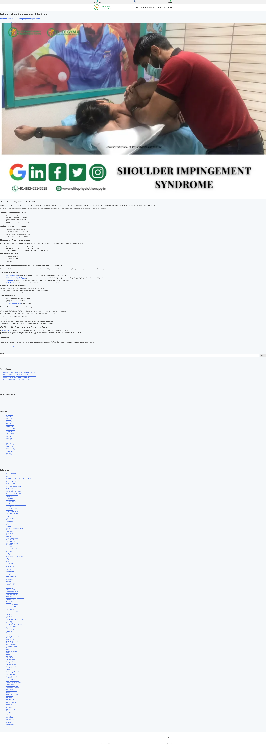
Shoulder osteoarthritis (12, 666)
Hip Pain (8, 561)
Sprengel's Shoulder (11, 679)
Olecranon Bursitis (11, 606)
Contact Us (169, 7)
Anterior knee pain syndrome (13, 493)
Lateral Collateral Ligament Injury (14, 583)
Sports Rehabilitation (11, 677)
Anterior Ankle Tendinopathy (13, 491)
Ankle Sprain (9, 488)
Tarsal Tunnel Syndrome (12, 694)
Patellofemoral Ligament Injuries (14, 619)
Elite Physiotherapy (6, 330)
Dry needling (9, 280)
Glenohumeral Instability (12, 543)
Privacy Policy (107, 743)
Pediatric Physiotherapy (12, 623)
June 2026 (9, 418)
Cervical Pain (9, 510)
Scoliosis (8, 654)
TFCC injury (9, 697)
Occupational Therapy (12, 604)
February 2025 (10, 445)
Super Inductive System (12, 686)
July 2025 (8, 436)
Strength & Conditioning (12, 681)
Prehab (8, 634)
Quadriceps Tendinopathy (13, 643)
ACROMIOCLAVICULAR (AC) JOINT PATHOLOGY (19, 478)
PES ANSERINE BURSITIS (12, 626)
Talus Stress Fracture (11, 691)
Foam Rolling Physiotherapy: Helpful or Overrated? (16, 374)
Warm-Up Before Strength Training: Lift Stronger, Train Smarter (19, 376)
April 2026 (9, 421)
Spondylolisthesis (10, 674)
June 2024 (9, 455)
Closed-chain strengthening (13, 303)
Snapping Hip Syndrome (12, 671)
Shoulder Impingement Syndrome (14, 346)
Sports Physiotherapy (11, 676)
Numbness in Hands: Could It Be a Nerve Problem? (16, 379)
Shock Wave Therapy (12, 275)
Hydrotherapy (9, 563)
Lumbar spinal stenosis (12, 593)
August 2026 (9, 415)
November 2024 (10, 450)
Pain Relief (9, 614)
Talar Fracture (9, 689)
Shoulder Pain (27, 346)
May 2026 (8, 420)
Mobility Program (10, 601)
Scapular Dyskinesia (11, 651)
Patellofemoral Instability (12, 618)
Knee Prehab (9, 579)
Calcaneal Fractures (11, 501)
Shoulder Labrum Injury (12, 664)
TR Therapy (9, 707)
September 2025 (10, 433)
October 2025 (10, 431)
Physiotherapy (10, 628)
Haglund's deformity (11, 548)
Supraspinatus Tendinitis (12, 687)
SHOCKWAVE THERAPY (12, 657)
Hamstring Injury (10, 549)
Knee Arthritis (9, 573)
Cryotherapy (9, 521)
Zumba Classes (10, 724)
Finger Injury (9, 536)
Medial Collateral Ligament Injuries (15, 598)
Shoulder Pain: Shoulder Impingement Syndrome (20, 19)
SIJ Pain (8, 669)
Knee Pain (8, 578)
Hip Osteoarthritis (10, 559)
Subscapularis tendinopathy (13, 682)
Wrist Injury (9, 721)
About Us (141, 7)
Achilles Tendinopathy (12, 475)
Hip (7, 558)
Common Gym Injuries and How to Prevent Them (16, 377)
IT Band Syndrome (11, 569)
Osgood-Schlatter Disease (13, 608)
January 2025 (9, 446)
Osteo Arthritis (10, 609)
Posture (8, 633)
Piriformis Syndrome (11, 629)
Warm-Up (8, 716)
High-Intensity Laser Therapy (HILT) (16, 278)
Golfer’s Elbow (10, 545)
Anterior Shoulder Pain (12, 495)
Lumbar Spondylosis (11, 594)
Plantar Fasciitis (10, 631)
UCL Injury (9, 712)
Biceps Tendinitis (10, 500)
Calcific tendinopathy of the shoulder (16, 505)
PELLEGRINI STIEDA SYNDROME (14, 624)
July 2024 (8, 453)
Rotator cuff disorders (12, 647)
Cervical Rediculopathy (12, 511)
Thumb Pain (9, 704)
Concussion (9, 515)
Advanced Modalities (11, 481)
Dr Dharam (20, 22)
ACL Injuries (9, 476)
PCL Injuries (9, 621)
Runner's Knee (9, 649)
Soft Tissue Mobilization (12, 672)
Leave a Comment (35, 346)
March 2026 (9, 423)
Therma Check (10, 699)
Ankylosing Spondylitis (12, 490)
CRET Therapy (10, 518)
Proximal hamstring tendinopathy (14, 638)
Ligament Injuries (10, 584)
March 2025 (9, 443)
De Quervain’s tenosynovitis (13, 525)
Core (7, 516)
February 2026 (10, 425)
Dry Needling (9, 531)
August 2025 (9, 435)
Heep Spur (9, 554)
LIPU (7, 586)
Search (2, 353)
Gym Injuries (9, 546)
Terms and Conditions (98, 743)
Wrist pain (8, 722)
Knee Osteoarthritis (11, 576)
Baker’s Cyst (9, 496)
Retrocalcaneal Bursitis (12, 644)
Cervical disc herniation (12, 508)
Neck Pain (8, 603)
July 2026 (8, 416)
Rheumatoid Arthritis (11, 646)
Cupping (8, 523)
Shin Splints (9, 656)
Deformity (8, 526)
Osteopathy (9, 613)
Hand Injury (9, 551)
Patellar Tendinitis (10, 616)
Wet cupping (9, 717)
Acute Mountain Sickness (12, 480)
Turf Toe (8, 711)
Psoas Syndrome (10, 639)
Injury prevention (10, 566)
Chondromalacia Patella (12, 513)
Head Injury (9, 553)
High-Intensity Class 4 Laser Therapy (15, 556)
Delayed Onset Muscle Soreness (14, 528)
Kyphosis (8, 581)
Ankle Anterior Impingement (13, 486)
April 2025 (9, 441)
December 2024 (10, 448)
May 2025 (8, 440)
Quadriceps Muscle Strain (12, 641)
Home (136, 7)
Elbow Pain (9, 535)
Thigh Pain (9, 701)
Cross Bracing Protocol (12, 520)
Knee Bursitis (9, 574)
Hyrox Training (10, 564)
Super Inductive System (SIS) (14, 277)
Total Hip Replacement (12, 706)
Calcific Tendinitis (10, 503)
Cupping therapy (10, 282)
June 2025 (9, 438)
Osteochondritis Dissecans (13, 611)
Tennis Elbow (9, 696)
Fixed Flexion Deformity (12, 538)
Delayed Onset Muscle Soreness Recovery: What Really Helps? (19, 372)
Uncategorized (10, 714)
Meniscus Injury (10, 599)
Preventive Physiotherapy (12, 636)
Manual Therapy (10, 596)
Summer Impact (10, 684)
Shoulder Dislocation (11, 661)
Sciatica (8, 652)
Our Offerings (148, 7)
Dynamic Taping (10, 533)
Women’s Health (10, 719)
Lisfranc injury (9, 588)
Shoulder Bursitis (10, 659)
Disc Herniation (10, 530)
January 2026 (9, 426)
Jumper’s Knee (10, 571)
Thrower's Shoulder (11, 702)
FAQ (154, 7)
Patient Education (161, 7)
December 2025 (10, 428)
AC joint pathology (11, 473)
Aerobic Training (10, 483)
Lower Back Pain (10, 589)
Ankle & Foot (9, 485)
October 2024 (10, 451)
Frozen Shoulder (10, 540)
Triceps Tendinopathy (11, 709)
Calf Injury (8, 506)
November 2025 (10, 430)
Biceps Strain (9, 498)
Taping (8, 692)
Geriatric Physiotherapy (12, 541)
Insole (7, 568)
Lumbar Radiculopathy (12, 591)
